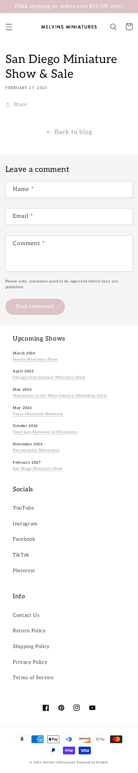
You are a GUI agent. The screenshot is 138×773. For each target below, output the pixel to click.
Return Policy (29, 631)
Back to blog (73, 132)
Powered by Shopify (92, 762)
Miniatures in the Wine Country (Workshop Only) (60, 396)
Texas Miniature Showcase (38, 414)
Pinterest (24, 571)
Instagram (25, 524)
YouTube (23, 508)
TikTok (21, 555)
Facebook (24, 539)
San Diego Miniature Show (38, 468)
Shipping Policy (31, 647)
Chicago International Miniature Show (49, 377)
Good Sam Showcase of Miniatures (45, 432)
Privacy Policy (30, 662)
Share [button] (20, 105)
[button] (8, 26)
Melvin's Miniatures (59, 762)
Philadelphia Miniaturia (36, 450)
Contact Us (26, 615)
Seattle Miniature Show (35, 359)
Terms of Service (33, 678)
